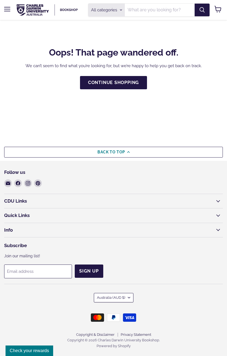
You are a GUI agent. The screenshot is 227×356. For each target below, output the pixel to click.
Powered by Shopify (114, 346)
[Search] (202, 10)
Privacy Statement (136, 335)
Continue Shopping (113, 82)
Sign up (89, 271)
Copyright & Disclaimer (95, 335)
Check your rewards (29, 350)
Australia (111, 297)
